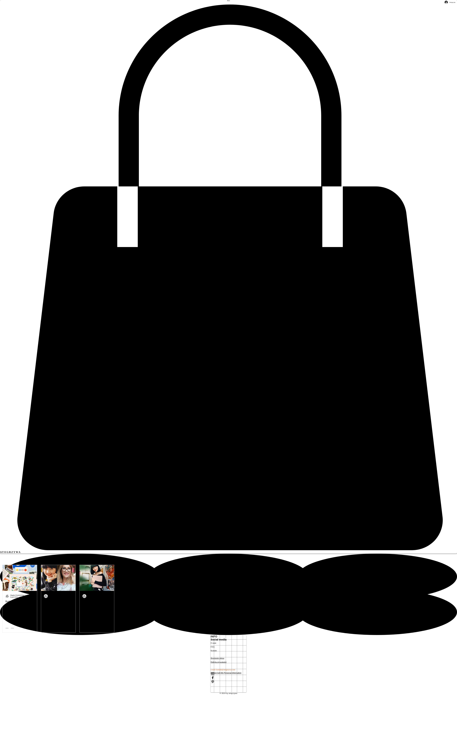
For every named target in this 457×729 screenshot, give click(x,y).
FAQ (212, 647)
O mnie (213, 643)
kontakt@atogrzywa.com (225, 670)
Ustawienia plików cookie (428, 725)
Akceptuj (446, 725)
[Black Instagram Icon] (228, 674)
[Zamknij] (454, 725)
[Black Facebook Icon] (228, 678)
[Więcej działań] (33, 596)
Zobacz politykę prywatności (242, 725)
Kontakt (214, 651)
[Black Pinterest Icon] (228, 682)
